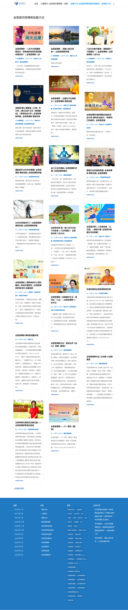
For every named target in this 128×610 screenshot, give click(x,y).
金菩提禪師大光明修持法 (74, 571)
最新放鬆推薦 (24, 62)
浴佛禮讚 (76, 522)
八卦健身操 (79, 509)
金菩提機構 (45, 542)
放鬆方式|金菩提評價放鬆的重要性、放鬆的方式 (90, 4)
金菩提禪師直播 (71, 584)
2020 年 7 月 (19, 542)
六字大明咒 (77, 514)
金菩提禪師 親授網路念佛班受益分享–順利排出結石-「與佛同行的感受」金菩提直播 (99, 117)
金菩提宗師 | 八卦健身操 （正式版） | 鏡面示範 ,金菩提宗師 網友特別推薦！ (99, 229)
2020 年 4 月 (19, 555)
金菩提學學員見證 (29, 124)
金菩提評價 (70, 600)
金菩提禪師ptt (71, 559)
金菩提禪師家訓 (81, 575)
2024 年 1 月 (19, 509)
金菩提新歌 (70, 547)
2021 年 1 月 (19, 518)
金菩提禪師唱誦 (71, 567)
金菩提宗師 (70, 542)
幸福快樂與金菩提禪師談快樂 (98, 289)
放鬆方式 (37, 120)
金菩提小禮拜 (78, 542)
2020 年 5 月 (19, 551)
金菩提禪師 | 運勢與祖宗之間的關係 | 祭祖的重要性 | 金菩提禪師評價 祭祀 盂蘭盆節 (28, 285)
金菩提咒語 (78, 534)
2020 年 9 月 (19, 534)
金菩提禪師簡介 (81, 588)
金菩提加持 (70, 534)
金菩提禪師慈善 (81, 579)
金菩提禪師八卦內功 (81, 559)
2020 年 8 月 (19, 538)
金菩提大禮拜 (78, 538)
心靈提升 (30, 292)
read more (19, 76)
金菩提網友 (20, 58)
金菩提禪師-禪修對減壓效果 (26, 335)
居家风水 (80, 518)
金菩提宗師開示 (23, 295)
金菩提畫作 (45, 547)
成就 (85, 518)
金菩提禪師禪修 (71, 588)
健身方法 (36, 58)
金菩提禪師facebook (80, 555)
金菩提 (75, 526)
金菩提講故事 (67, 109)
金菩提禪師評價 (71, 596)
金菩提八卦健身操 (72, 530)
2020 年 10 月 (19, 530)
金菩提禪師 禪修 (81, 584)
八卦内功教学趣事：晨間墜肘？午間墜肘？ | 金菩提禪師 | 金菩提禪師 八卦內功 (99, 52)
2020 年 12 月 (19, 522)
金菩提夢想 (70, 538)
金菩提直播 (45, 551)
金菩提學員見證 (46, 526)
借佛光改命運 (71, 509)
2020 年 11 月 (19, 526)
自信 (81, 522)
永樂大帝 (70, 522)
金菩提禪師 (70, 555)
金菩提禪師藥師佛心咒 (73, 592)
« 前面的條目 (18, 488)
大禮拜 (69, 518)
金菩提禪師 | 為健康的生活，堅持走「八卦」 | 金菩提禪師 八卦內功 (64, 300)
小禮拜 (74, 518)
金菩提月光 (78, 547)
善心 (82, 514)
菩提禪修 (70, 526)
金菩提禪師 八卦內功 (73, 563)
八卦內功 (70, 514)
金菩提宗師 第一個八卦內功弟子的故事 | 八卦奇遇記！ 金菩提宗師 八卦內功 (63, 231)
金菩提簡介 (80, 596)
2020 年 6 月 (19, 547)
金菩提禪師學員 (71, 575)
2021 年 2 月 (19, 514)
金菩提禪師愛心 (71, 579)
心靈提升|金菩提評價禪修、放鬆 (54, 4)
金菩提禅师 (70, 551)
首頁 (36, 4)
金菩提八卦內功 (82, 530)
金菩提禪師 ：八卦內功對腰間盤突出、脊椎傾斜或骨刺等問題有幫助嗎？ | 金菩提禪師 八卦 (28, 52)
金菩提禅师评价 (79, 551)
